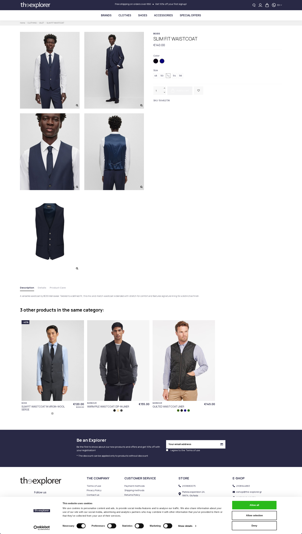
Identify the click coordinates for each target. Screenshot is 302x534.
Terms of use (193, 450)
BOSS (156, 33)
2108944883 (243, 486)
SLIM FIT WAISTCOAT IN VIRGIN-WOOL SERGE (43, 408)
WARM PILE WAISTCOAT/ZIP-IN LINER (108, 406)
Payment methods (134, 486)
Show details (185, 526)
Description (27, 287)
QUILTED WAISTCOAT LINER (168, 406)
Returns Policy (132, 494)
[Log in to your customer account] (260, 5)
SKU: (155, 100)
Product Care (58, 287)
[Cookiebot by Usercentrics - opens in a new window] (42, 528)
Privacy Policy (94, 490)
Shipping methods (134, 490)
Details (42, 287)
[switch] (111, 525)
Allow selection (254, 515)
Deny (254, 525)
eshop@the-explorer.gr (249, 492)
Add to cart (182, 90)
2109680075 (189, 486)
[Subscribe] (221, 444)
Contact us (93, 494)
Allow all (254, 505)
